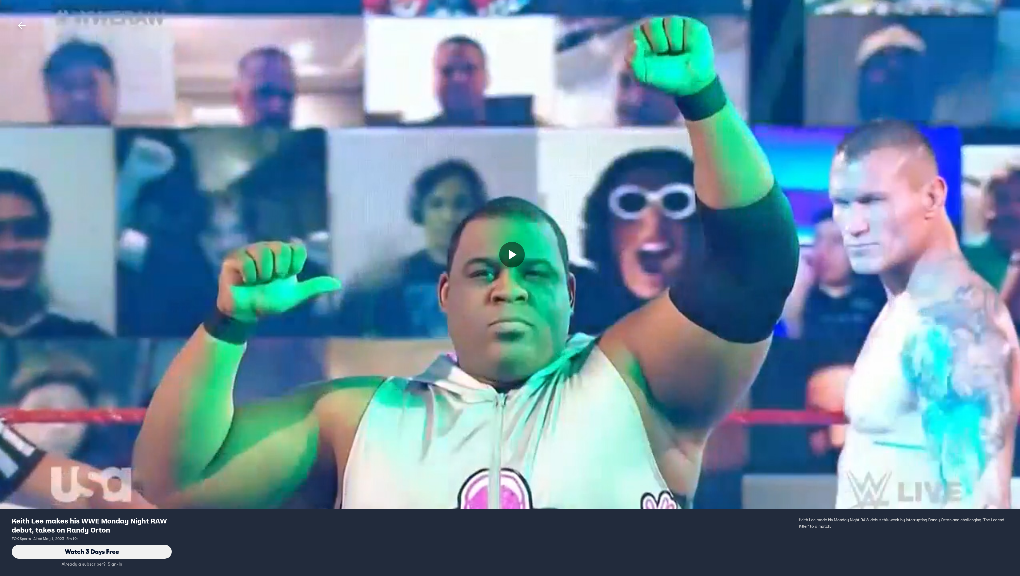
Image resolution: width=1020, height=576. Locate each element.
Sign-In (115, 564)
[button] (22, 25)
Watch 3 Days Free (92, 551)
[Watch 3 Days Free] (512, 254)
